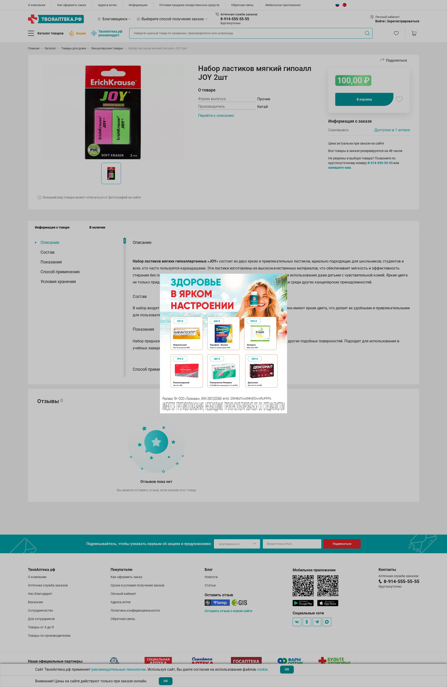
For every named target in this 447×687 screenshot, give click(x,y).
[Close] (282, 279)
